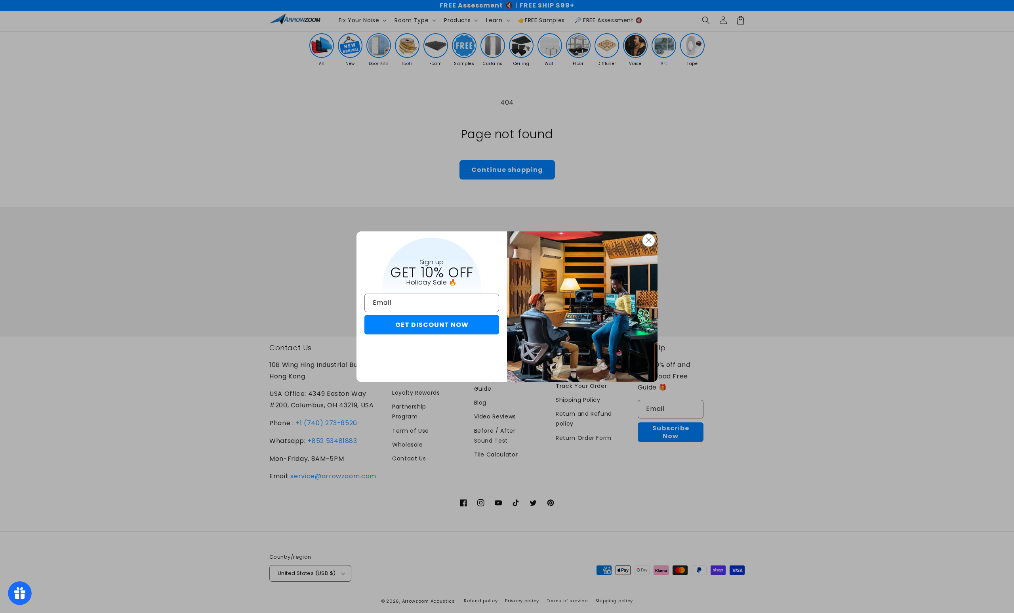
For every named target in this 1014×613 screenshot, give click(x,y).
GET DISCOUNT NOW (432, 324)
